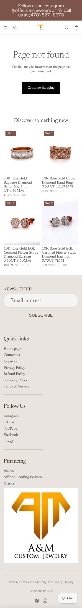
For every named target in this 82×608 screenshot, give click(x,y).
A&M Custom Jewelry (32, 582)
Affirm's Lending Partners (23, 477)
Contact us (12, 355)
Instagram (11, 416)
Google (9, 441)
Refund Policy (14, 374)
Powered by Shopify (61, 582)
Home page (12, 349)
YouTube (10, 429)
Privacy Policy (14, 368)
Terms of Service (16, 386)
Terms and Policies (41, 591)
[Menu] (5, 27)
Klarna (9, 483)
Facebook (11, 435)
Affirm (9, 471)
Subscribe (41, 315)
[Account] (67, 27)
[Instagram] (45, 600)
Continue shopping (41, 87)
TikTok (9, 422)
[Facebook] (37, 600)
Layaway (10, 361)
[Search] (15, 27)
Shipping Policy (16, 380)
